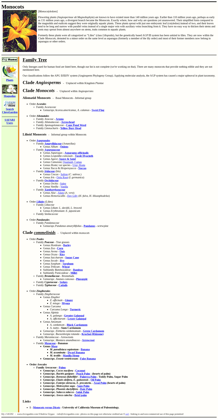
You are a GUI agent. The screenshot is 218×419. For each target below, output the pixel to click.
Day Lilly (72, 195)
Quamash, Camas (72, 162)
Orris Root (62, 177)
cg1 (127, 414)
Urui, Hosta (79, 165)
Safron (64, 174)
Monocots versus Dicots (46, 407)
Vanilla (64, 186)
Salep (63, 183)
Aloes (61, 192)
